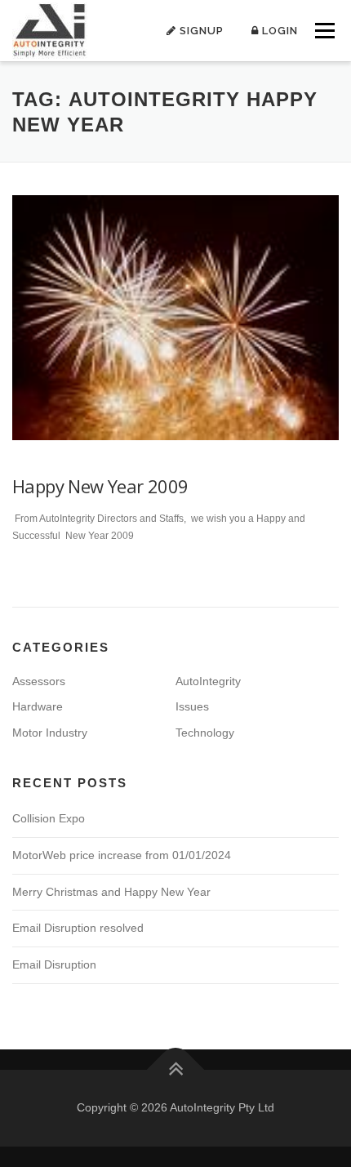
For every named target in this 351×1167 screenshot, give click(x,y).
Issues (192, 706)
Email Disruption (54, 964)
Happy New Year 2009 (100, 486)
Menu (322, 30)
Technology (205, 732)
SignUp (200, 30)
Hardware (37, 706)
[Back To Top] (176, 1070)
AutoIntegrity (208, 681)
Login (278, 30)
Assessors (38, 681)
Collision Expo (48, 818)
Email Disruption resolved (78, 927)
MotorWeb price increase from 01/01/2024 (121, 855)
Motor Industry (49, 732)
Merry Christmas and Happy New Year (111, 891)
